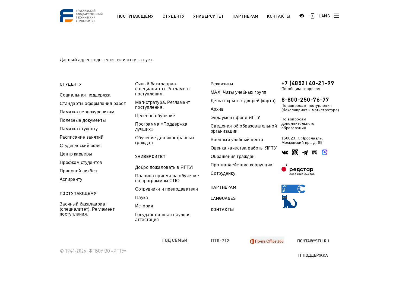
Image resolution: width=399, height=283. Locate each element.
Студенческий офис (81, 145)
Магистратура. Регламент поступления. (162, 105)
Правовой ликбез (78, 171)
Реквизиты (222, 84)
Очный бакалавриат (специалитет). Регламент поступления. (162, 89)
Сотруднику (223, 173)
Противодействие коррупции (242, 165)
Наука (141, 197)
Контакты (278, 15)
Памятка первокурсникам (87, 112)
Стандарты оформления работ (93, 103)
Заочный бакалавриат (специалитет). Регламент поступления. (87, 209)
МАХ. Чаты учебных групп (239, 92)
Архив (217, 109)
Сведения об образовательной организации (244, 128)
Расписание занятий (82, 137)
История (144, 206)
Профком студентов (81, 162)
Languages (223, 198)
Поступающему (135, 15)
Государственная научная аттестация (163, 217)
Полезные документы (83, 120)
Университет (208, 15)
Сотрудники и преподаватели (166, 189)
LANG (324, 15)
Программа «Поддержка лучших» (161, 126)
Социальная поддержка (85, 95)
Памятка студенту (79, 128)
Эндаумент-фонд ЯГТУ (235, 117)
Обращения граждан (233, 156)
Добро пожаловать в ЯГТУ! (164, 167)
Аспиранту (71, 179)
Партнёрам (245, 15)
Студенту (174, 15)
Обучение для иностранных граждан (165, 140)
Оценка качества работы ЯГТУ (244, 148)
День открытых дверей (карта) (243, 100)
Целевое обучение (155, 115)
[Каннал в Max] (325, 152)
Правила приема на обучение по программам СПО (167, 178)
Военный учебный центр (237, 139)
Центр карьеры (76, 154)
